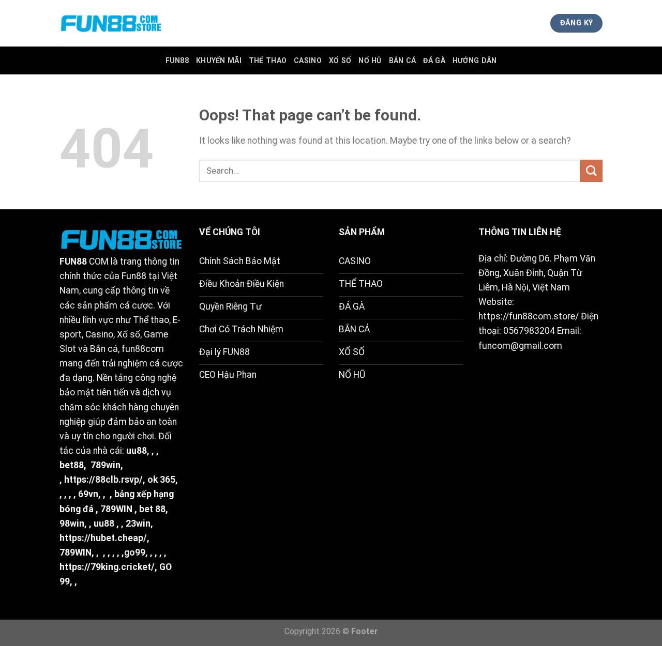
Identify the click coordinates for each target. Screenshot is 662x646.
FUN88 (177, 60)
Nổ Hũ (369, 60)
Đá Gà (434, 60)
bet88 (71, 465)
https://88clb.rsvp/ (103, 479)
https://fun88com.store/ (528, 316)
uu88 (136, 450)
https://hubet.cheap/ (103, 538)
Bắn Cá (402, 60)
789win (106, 465)
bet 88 (152, 509)
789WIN (116, 509)
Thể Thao (268, 60)
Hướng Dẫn (475, 60)
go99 (134, 552)
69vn (88, 494)
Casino (308, 60)
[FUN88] (111, 23)
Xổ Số (340, 60)
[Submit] (591, 171)
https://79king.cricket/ (107, 567)
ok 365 (161, 479)
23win (138, 523)
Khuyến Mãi (219, 60)
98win (71, 523)
